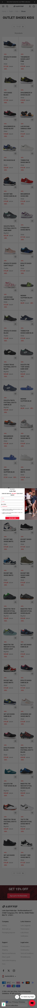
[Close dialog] (36, 489)
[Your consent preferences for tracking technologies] (4, 1004)
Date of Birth (3, 504)
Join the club (12, 518)
